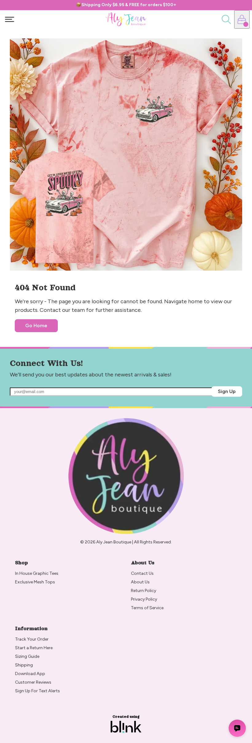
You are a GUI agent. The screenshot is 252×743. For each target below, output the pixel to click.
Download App (30, 673)
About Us (140, 582)
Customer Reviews (33, 682)
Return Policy (144, 590)
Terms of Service (147, 607)
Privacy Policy (144, 599)
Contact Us (142, 573)
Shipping (24, 665)
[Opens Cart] (242, 19)
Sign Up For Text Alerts (37, 690)
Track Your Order (32, 639)
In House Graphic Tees (36, 573)
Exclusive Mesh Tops (35, 582)
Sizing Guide (27, 656)
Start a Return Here (34, 647)
